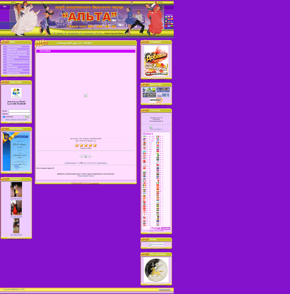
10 (92, 163)
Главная (59, 33)
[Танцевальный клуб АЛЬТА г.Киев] (156, 76)
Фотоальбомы (73, 33)
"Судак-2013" (16, 198)
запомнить (9, 117)
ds (95, 141)
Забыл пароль (10, 119)
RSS (126, 33)
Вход (100, 33)
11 (94, 163)
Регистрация (88, 33)
